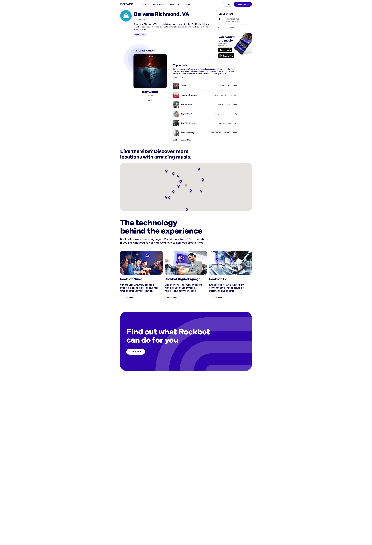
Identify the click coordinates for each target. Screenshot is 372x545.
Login (227, 4)
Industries (157, 4)
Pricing (186, 4)
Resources (172, 4)
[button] (186, 185)
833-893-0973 (227, 27)
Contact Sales (243, 4)
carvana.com (139, 19)
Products (142, 4)
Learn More (127, 297)
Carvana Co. (140, 35)
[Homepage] (126, 4)
